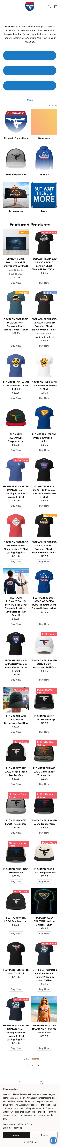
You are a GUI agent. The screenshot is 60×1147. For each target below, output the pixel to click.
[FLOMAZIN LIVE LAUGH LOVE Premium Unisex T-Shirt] (16, 366)
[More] (44, 195)
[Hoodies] (44, 158)
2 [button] (32, 1065)
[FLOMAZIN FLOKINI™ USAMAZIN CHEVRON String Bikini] (44, 1009)
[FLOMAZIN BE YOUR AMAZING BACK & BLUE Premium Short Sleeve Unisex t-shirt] (44, 581)
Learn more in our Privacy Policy (17, 1124)
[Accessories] (16, 195)
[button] (30, 6)
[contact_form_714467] (53, 1140)
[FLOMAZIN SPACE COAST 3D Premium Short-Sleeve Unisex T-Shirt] (44, 470)
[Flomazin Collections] (16, 122)
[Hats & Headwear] (16, 158)
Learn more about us (12, 1128)
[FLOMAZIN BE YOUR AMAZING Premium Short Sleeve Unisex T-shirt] (16, 644)
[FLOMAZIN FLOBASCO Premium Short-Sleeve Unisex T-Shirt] (16, 526)
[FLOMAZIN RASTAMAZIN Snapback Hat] (16, 418)
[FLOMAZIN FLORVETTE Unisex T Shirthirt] (16, 953)
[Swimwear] (44, 122)
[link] (30, 1141)
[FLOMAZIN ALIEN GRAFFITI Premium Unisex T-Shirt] (44, 901)
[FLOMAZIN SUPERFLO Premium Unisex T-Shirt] (44, 418)
